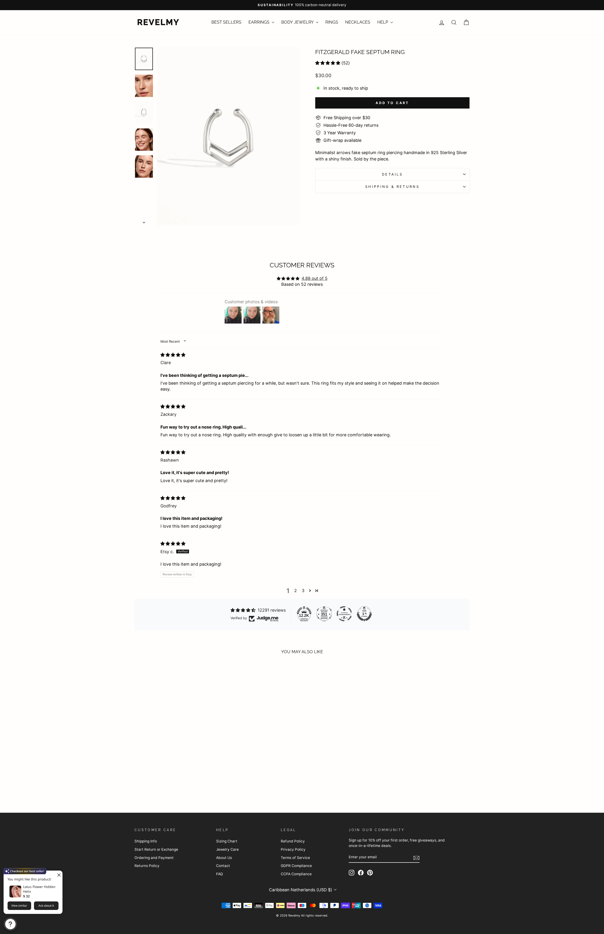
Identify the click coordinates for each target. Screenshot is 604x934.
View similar (19, 906)
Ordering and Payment (154, 857)
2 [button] (295, 590)
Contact (223, 865)
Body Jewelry (298, 22)
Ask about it (46, 906)
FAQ (219, 874)
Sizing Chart (226, 841)
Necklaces (357, 22)
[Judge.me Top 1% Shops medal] (364, 613)
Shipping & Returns (392, 187)
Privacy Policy (293, 849)
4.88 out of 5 (314, 278)
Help (383, 22)
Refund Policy (293, 841)
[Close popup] (58, 875)
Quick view (174, 761)
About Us (224, 857)
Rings (331, 22)
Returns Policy (146, 865)
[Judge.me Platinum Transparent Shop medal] (344, 613)
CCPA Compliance (296, 874)
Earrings (259, 22)
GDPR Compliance (296, 865)
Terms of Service (295, 857)
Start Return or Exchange (156, 849)
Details (392, 174)
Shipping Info (145, 841)
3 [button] (303, 590)
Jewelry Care (227, 849)
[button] (327, 62)
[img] (172, 354)
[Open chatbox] (10, 924)
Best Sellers (226, 22)
